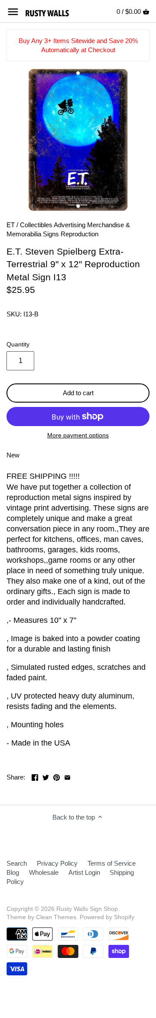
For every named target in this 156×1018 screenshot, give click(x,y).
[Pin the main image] (56, 776)
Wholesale (43, 872)
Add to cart (78, 392)
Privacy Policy (57, 863)
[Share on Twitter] (45, 776)
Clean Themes (56, 917)
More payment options (78, 435)
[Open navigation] (13, 11)
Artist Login (84, 872)
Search (16, 863)
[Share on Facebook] (35, 776)
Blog (12, 872)
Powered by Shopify (107, 917)
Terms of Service (112, 863)
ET (10, 224)
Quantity (17, 344)
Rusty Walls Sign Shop (87, 909)
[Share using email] (67, 776)
